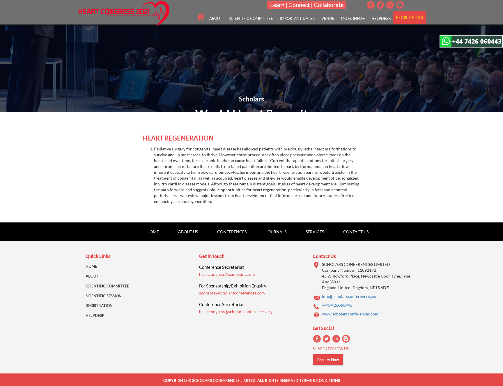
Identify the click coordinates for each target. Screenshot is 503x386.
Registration (99, 305)
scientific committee (251, 18)
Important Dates (297, 18)
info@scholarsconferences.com (350, 296)
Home (152, 231)
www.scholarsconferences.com (350, 313)
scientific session (104, 296)
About (92, 276)
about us (188, 231)
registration (409, 17)
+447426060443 (337, 305)
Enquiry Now (328, 359)
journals (276, 231)
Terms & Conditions (319, 380)
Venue (327, 18)
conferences (232, 231)
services (315, 231)
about (215, 18)
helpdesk (381, 18)
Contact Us (356, 231)
